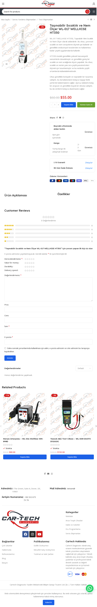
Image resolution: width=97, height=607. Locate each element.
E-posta (8, 337)
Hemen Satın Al (86, 105)
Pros (6, 304)
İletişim (5, 563)
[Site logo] (48, 3)
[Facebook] (25, 534)
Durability (8, 267)
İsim (7, 326)
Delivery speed (11, 270)
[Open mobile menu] (3, 3)
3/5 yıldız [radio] (29, 259)
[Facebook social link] (56, 117)
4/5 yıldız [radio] (31, 259)
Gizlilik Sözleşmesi (41, 545)
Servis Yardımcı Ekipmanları (24, 19)
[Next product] (94, 19)
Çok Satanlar (7, 545)
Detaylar (88, 162)
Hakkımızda (6, 550)
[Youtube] (39, 534)
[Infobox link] (7, 488)
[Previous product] (88, 19)
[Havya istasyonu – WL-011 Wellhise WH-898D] (25, 414)
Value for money (11, 263)
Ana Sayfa (5, 19)
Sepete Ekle (68, 105)
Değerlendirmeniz (12, 275)
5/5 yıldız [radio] (33, 259)
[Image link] (21, 519)
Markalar (69, 516)
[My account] (93, 3)
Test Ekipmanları (46, 19)
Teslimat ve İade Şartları (43, 554)
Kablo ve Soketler (73, 525)
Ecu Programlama (73, 529)
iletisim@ (70, 488)
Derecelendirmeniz (13, 259)
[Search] (87, 11)
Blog (4, 558)
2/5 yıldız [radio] (27, 259)
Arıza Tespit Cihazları (74, 520)
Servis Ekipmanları (73, 533)
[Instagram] (32, 534)
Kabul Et (48, 602)
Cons (6, 315)
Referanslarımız (8, 554)
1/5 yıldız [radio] (25, 259)
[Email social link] (60, 117)
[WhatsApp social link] (63, 117)
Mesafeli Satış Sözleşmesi (44, 550)
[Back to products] (91, 19)
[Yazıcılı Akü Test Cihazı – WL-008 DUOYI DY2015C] (72, 414)
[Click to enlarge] (6, 64)
